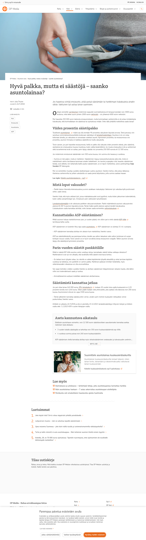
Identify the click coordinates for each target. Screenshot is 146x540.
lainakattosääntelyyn (104, 135)
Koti (68, 9)
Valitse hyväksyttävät (72, 535)
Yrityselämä (90, 9)
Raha (59, 9)
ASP (12, 132)
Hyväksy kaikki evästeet (95, 535)
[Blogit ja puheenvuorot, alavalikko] (120, 9)
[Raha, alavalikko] (63, 9)
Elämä (77, 9)
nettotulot (94, 114)
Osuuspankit (128, 9)
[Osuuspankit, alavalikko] (135, 9)
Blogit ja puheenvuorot (109, 9)
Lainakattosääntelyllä (60, 204)
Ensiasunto (14, 123)
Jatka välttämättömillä (50, 535)
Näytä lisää (94, 344)
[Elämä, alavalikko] (82, 9)
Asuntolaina (15, 127)
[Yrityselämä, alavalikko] (97, 9)
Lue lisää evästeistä (46, 529)
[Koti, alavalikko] (72, 9)
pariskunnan (73, 112)
